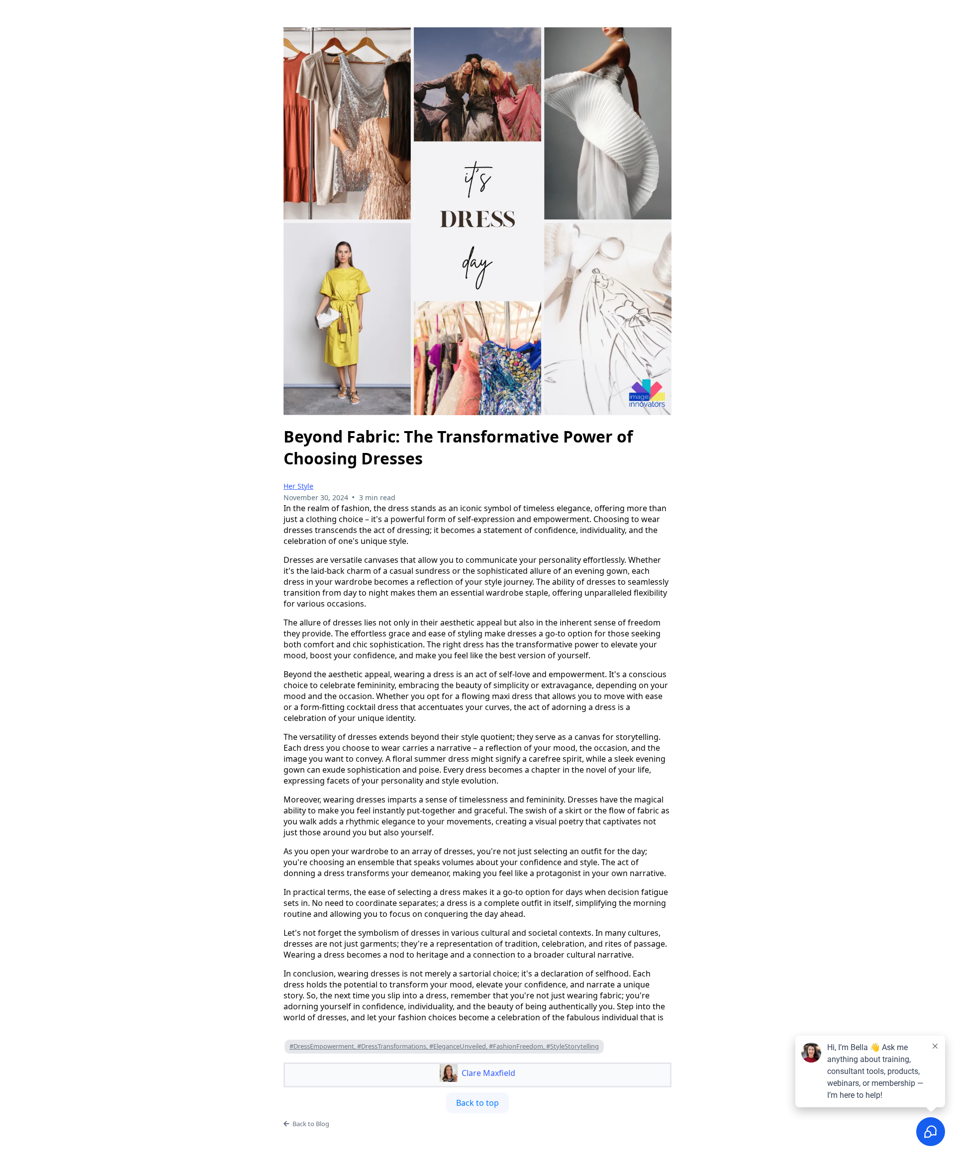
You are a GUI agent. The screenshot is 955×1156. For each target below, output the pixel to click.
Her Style (298, 486)
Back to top (477, 1102)
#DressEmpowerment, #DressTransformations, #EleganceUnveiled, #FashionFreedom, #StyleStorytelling (444, 1046)
